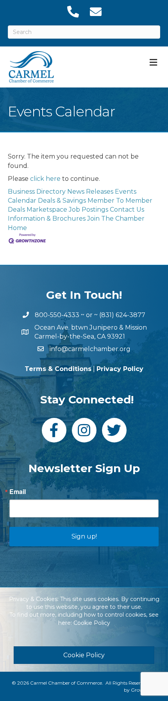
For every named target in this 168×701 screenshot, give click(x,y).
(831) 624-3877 (122, 315)
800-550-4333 (57, 315)
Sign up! (84, 536)
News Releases (90, 191)
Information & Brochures (47, 218)
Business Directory (37, 191)
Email (17, 492)
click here (45, 178)
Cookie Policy (91, 622)
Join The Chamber (116, 218)
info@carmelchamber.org (90, 349)
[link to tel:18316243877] (72, 11)
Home (17, 228)
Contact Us (127, 209)
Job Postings (88, 209)
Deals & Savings (62, 200)
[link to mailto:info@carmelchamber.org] (95, 11)
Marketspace (47, 209)
